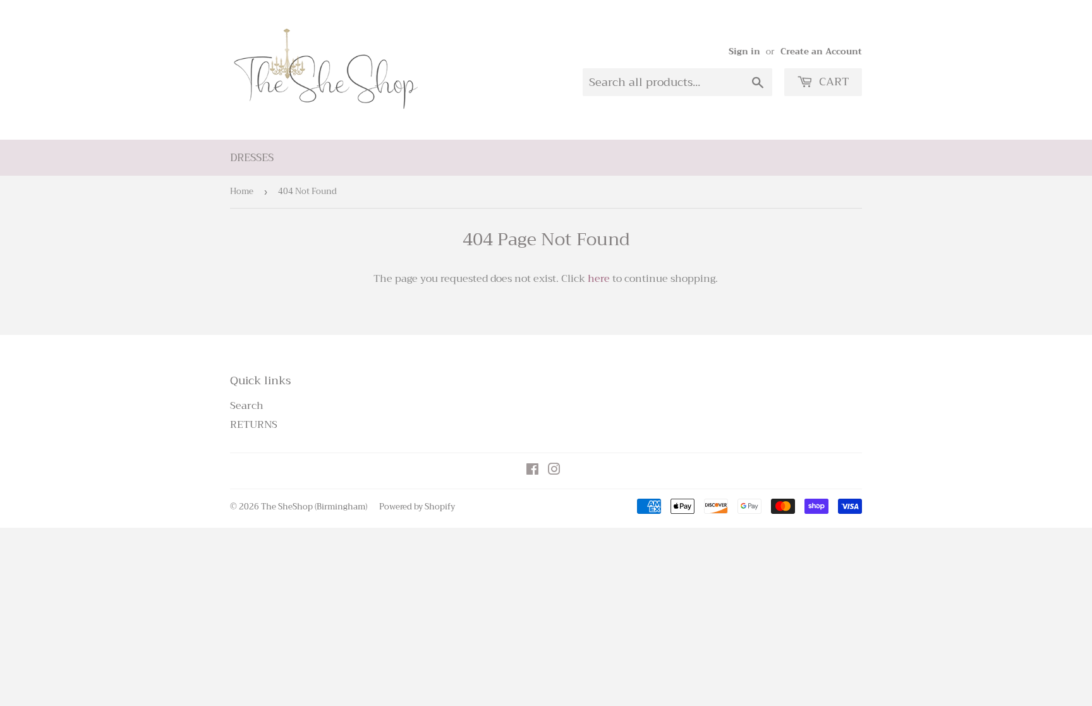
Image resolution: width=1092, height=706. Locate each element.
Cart (832, 81)
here (599, 279)
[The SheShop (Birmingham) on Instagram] (554, 471)
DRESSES (252, 158)
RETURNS (253, 425)
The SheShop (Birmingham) (314, 506)
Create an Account (821, 51)
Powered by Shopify (417, 506)
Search (247, 406)
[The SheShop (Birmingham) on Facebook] (532, 471)
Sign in (744, 51)
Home (241, 191)
